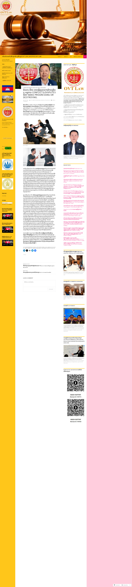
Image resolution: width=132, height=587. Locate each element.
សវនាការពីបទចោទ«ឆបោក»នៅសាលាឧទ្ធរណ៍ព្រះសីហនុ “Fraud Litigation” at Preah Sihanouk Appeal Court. (74, 206)
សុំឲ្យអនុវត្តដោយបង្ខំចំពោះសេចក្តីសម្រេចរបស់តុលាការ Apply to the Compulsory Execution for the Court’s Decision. (73, 181)
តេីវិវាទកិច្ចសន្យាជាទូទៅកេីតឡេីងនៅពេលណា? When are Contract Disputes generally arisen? (39, 266)
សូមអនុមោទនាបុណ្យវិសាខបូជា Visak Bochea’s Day (73, 168)
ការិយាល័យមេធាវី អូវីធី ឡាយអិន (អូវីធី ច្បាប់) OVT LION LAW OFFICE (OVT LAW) (21, 56)
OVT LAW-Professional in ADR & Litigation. (40, 100)
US (70, 56)
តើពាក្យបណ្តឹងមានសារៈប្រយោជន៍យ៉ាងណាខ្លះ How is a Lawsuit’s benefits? (37, 271)
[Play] (4, 218)
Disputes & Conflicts (77, 56)
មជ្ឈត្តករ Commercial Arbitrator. (5, 77)
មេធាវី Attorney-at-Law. (6, 70)
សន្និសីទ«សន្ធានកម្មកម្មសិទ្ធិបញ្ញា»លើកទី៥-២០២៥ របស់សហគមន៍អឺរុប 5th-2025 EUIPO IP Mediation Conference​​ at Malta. (73, 244)
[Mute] (11, 218)
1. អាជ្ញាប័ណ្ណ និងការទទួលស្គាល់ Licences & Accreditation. (7, 67)
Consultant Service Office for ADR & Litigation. (34, 87)
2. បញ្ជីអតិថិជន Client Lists (6, 80)
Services (65, 56)
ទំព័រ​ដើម (3, 64)
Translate (10, 204)
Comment (51, 289)
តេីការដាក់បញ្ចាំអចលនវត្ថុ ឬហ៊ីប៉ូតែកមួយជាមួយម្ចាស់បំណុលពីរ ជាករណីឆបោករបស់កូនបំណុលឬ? (73, 218)
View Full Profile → (5, 127)
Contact (59, 56)
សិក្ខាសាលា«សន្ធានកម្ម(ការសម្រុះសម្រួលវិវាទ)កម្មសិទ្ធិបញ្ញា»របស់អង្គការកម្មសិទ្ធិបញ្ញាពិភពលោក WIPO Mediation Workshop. (73, 234)
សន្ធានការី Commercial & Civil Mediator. (7, 74)
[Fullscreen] (12, 218)
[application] (7, 216)
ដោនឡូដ (8, 148)
